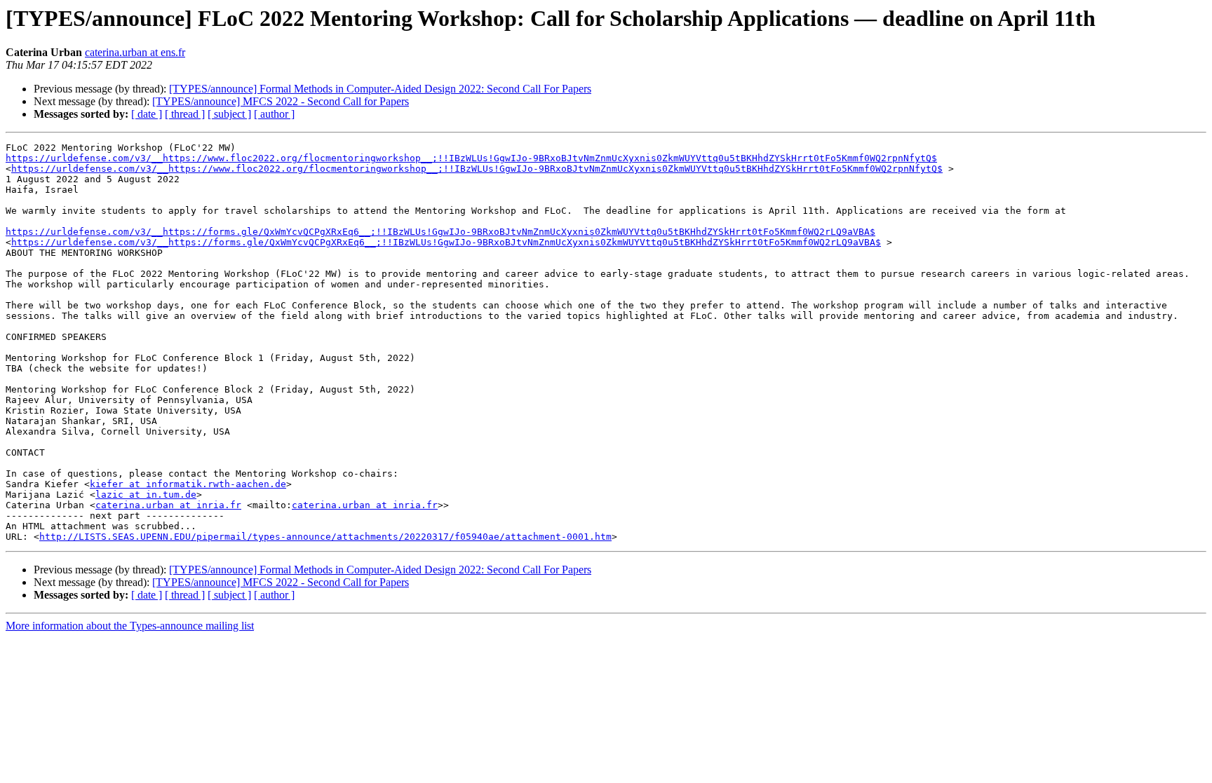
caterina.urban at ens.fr (135, 52)
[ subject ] (229, 114)
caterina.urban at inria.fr (168, 505)
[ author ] (274, 114)
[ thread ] (185, 114)
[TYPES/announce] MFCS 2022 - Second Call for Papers (280, 101)
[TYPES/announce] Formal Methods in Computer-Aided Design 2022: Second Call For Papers (380, 89)
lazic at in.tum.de (145, 494)
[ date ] (146, 114)
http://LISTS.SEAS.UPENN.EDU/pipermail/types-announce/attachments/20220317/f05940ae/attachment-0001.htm (325, 536)
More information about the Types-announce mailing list (130, 626)
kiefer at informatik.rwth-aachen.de (188, 484)
